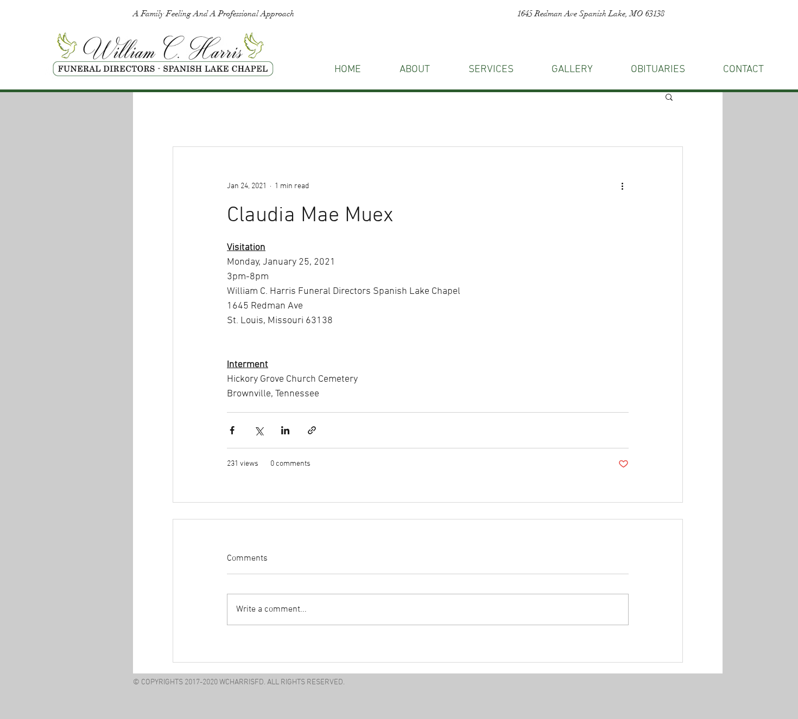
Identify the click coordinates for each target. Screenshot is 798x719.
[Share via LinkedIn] (285, 430)
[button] (743, 69)
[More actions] (622, 185)
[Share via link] (312, 430)
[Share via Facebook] (232, 430)
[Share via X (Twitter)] (259, 430)
